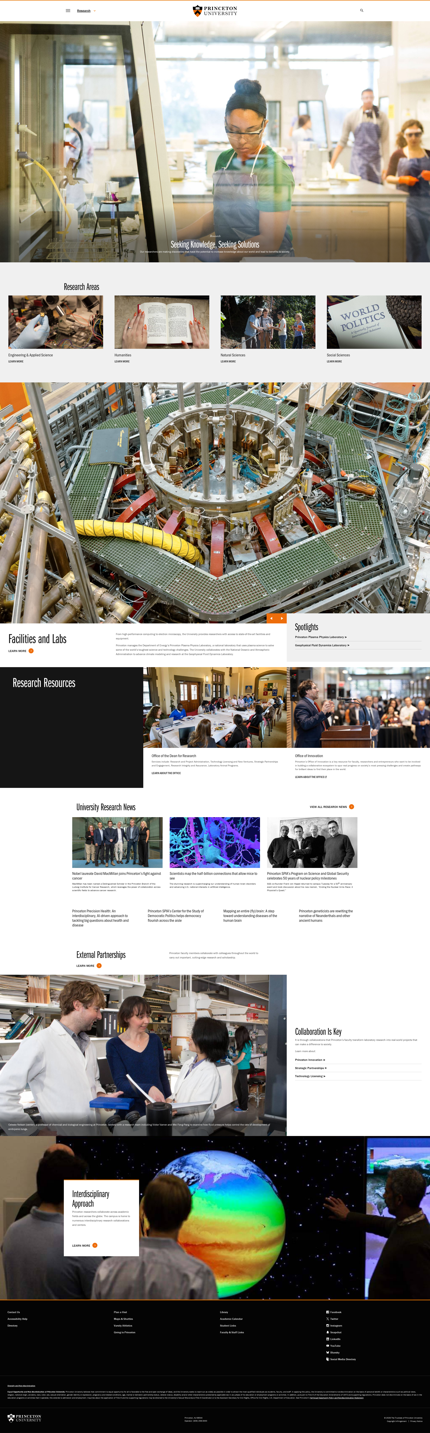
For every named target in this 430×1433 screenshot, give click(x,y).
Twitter (334, 1318)
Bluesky (334, 1352)
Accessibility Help (17, 1318)
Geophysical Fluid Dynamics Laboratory (321, 645)
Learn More (17, 651)
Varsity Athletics (123, 1325)
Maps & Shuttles (123, 1318)
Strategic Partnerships (309, 1068)
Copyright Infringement (397, 1421)
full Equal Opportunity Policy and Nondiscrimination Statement (336, 1398)
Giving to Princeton (124, 1332)
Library (224, 1312)
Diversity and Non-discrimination (21, 1385)
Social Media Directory (343, 1359)
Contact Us (14, 1312)
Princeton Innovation (308, 1060)
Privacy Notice (416, 1421)
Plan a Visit (120, 1312)
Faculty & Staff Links (232, 1332)
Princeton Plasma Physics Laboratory (319, 637)
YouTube (335, 1345)
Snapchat (335, 1332)
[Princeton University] (24, 1419)
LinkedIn (335, 1339)
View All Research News (328, 807)
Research (84, 10)
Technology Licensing (308, 1076)
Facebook (335, 1312)
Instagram (336, 1325)
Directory (12, 1325)
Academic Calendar (231, 1318)
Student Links (228, 1325)
